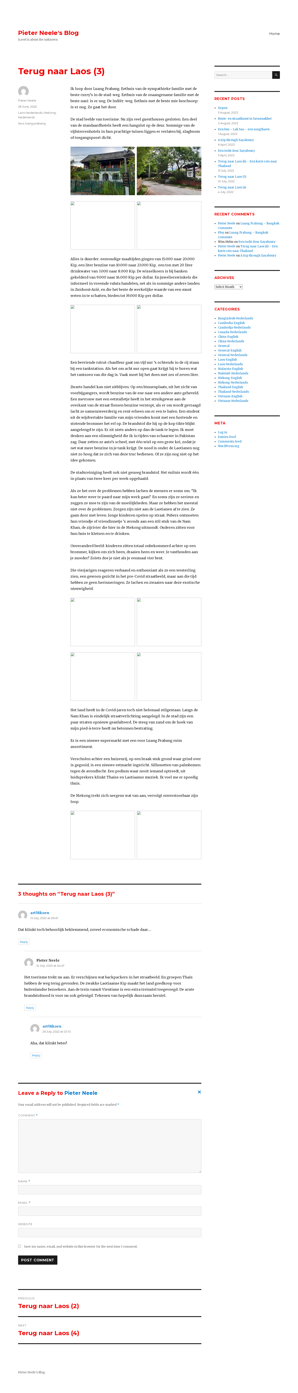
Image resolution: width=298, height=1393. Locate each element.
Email (24, 1203)
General (223, 346)
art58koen (39, 913)
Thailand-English (230, 387)
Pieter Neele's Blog (48, 32)
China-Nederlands (231, 341)
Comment (28, 1115)
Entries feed (227, 437)
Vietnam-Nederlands (233, 401)
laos (21, 123)
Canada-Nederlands (232, 332)
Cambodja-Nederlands (234, 327)
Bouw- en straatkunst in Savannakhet (245, 119)
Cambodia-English (231, 323)
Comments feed (229, 441)
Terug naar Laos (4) (232, 187)
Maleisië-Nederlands (233, 373)
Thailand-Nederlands (233, 392)
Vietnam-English (230, 396)
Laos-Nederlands (30, 112)
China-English (228, 337)
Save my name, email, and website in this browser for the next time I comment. (81, 1246)
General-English (229, 350)
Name (24, 1181)
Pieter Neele (27, 100)
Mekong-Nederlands (233, 382)
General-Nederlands (232, 355)
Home (274, 34)
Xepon (222, 108)
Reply (24, 942)
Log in (222, 432)
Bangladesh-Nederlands (235, 318)
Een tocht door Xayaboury (236, 151)
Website (25, 1224)
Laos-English (227, 360)
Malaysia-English (230, 369)
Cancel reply (198, 1093)
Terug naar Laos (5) (232, 177)
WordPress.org (228, 446)
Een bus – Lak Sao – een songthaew (244, 129)
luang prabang (35, 123)
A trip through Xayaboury (236, 140)
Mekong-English (230, 378)
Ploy (221, 232)
